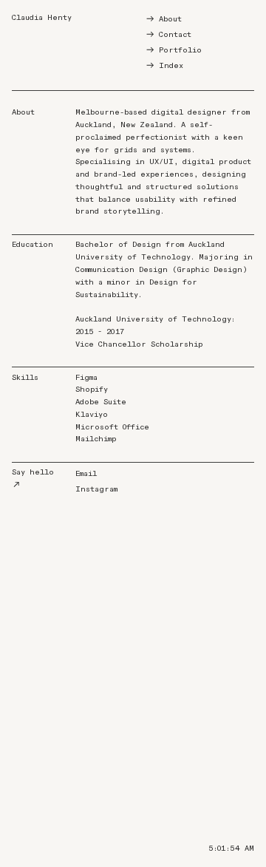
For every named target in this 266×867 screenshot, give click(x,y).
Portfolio (180, 50)
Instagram (96, 489)
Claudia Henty (42, 18)
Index (171, 66)
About (170, 19)
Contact (175, 35)
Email (86, 474)
